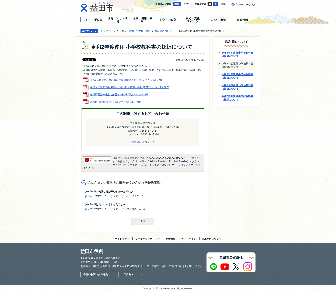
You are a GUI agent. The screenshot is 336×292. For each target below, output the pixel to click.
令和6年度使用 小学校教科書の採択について (237, 87)
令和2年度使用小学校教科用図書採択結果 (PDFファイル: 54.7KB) (126, 79)
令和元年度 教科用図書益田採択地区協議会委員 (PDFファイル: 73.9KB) (129, 87)
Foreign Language (245, 4)
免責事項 (171, 238)
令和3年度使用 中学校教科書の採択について (237, 76)
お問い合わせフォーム (142, 141)
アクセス (129, 274)
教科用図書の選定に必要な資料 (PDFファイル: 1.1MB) (119, 94)
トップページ (108, 30)
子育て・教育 (127, 30)
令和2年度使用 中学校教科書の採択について (237, 54)
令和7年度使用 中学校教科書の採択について (237, 98)
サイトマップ (122, 238)
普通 (115, 195)
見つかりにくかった (135, 208)
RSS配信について (211, 238)
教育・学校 (144, 30)
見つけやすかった (97, 208)
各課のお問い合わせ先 (95, 274)
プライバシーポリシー (147, 238)
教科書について (163, 30)
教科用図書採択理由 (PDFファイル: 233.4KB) (115, 101)
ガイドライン (188, 238)
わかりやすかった (97, 195)
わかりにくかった (134, 195)
